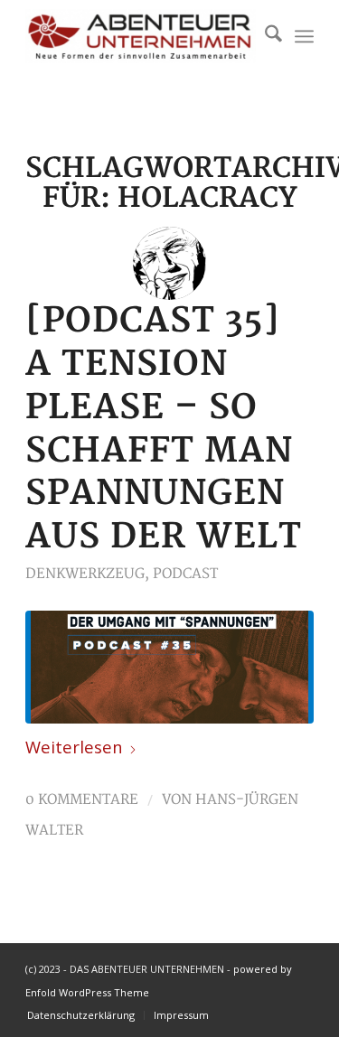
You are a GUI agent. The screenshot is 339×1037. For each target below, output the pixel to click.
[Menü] (304, 36)
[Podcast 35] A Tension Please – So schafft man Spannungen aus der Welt (163, 429)
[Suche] (264, 36)
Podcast (185, 574)
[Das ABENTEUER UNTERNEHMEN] (140, 36)
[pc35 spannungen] (169, 667)
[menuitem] (264, 36)
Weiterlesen (74, 746)
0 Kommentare (81, 799)
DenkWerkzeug (85, 574)
